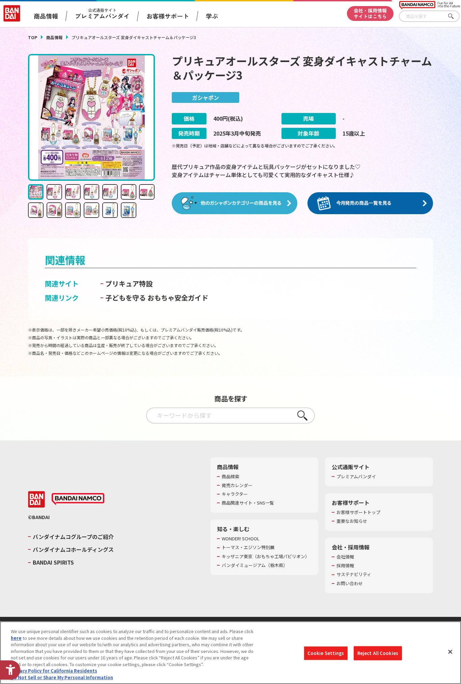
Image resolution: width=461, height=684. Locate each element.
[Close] (450, 651)
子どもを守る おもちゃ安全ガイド (156, 298)
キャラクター (235, 494)
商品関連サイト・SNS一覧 (248, 503)
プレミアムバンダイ (356, 477)
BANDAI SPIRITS (53, 562)
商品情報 (54, 37)
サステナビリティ (353, 574)
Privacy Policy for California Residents (54, 670)
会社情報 (345, 557)
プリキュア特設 (129, 283)
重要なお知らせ (351, 521)
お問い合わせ (349, 583)
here (16, 637)
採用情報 (345, 566)
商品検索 (230, 477)
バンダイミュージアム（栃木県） (255, 565)
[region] (230, 652)
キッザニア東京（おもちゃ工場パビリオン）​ (265, 556)
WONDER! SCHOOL (241, 539)
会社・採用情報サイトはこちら (370, 13)
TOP (32, 37)
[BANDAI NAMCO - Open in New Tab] (78, 499)
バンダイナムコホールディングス (73, 549)
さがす (454, 16)
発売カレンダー (237, 485)
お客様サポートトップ (358, 512)
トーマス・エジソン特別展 (248, 547)
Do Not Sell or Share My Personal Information (62, 677)
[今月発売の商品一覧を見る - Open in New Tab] (370, 203)
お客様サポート (167, 16)
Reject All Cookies (377, 653)
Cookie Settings (325, 653)
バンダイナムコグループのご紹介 (73, 536)
